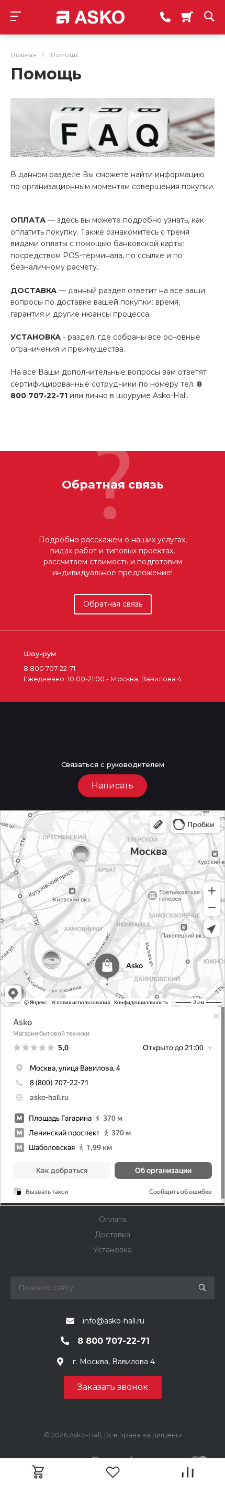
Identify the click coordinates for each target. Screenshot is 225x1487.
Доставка (112, 1234)
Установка (112, 1249)
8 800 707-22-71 (113, 1341)
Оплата (112, 1219)
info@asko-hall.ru (113, 1321)
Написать (112, 786)
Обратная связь (112, 604)
